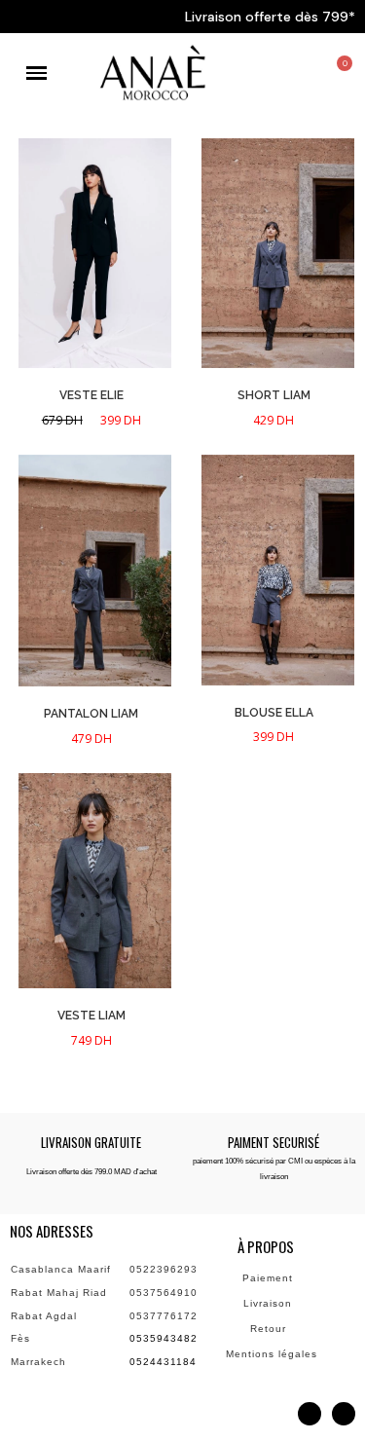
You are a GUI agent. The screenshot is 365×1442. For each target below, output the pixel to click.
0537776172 (163, 1316)
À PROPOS (265, 1246)
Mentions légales (273, 1354)
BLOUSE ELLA (274, 713)
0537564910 (163, 1292)
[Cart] (338, 75)
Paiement (269, 1278)
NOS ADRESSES (51, 1230)
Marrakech (38, 1361)
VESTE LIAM (91, 1015)
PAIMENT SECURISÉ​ (273, 1142)
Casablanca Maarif (61, 1269)
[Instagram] (309, 1413)
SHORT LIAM (273, 395)
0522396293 (163, 1269)
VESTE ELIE (91, 395)
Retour (270, 1328)
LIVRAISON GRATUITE (91, 1142)
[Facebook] (343, 1413)
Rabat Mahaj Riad (59, 1292)
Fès (20, 1338)
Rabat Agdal (44, 1316)
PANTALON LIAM (91, 714)
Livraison (269, 1303)
